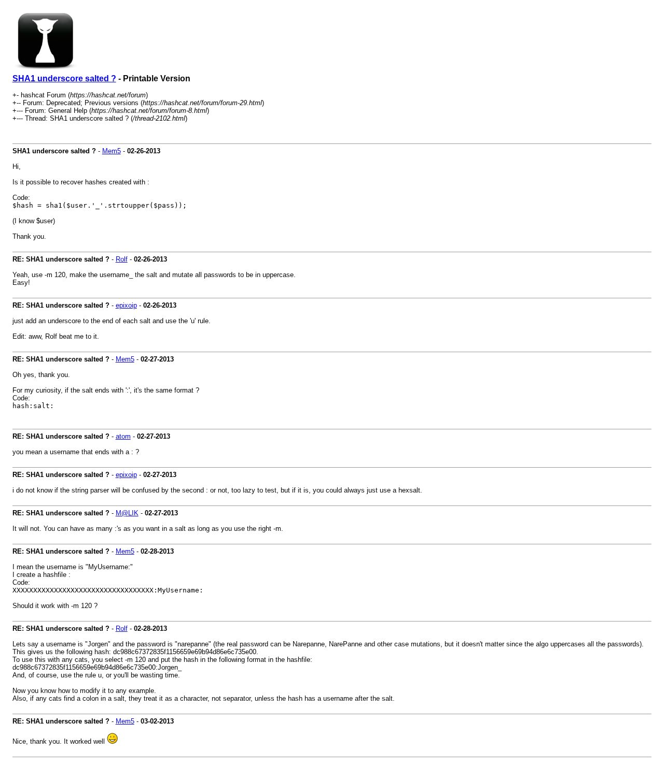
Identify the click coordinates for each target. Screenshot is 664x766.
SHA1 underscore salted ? (64, 78)
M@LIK (127, 513)
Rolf (122, 259)
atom (123, 436)
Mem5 (111, 151)
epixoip (126, 305)
